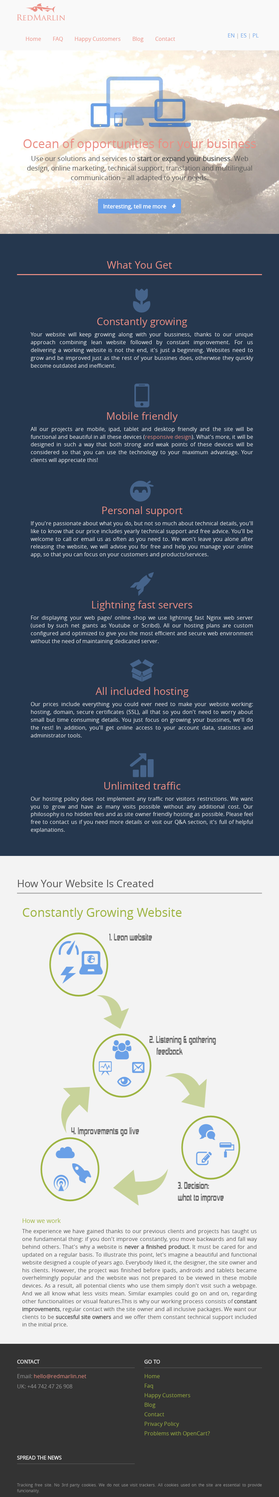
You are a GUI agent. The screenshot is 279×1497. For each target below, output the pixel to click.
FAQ (58, 39)
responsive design (168, 437)
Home (33, 39)
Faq (148, 1385)
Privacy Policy (161, 1424)
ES (244, 35)
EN (232, 35)
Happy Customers (98, 39)
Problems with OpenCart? (177, 1433)
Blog (138, 39)
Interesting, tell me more (136, 206)
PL (255, 35)
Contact (165, 39)
